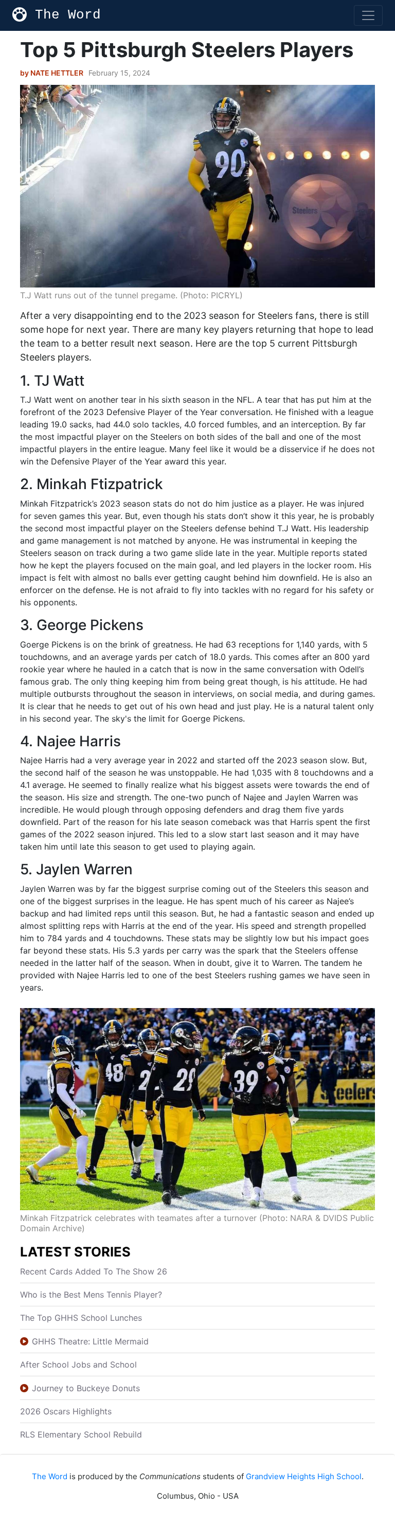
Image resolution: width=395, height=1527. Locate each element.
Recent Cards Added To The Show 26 (93, 1271)
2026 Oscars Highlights (66, 1411)
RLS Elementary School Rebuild (81, 1434)
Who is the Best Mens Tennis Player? (91, 1294)
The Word (68, 15)
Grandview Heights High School (304, 1476)
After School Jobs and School (78, 1364)
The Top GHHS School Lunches (81, 1318)
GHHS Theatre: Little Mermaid (90, 1341)
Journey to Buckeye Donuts (86, 1388)
